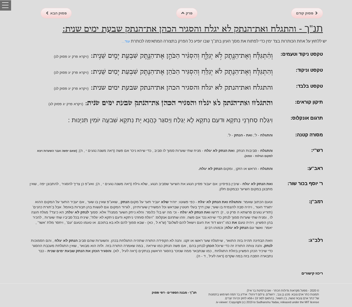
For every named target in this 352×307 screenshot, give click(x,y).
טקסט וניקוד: (309, 70)
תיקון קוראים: (309, 102)
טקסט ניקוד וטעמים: (302, 54)
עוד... (126, 41)
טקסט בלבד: (309, 86)
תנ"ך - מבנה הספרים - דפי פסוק (174, 292)
